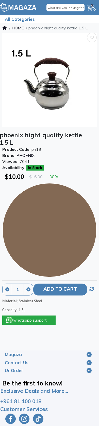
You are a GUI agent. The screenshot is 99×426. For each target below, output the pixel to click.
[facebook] (9, 418)
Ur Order (14, 370)
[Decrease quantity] (7, 289)
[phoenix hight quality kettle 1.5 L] (49, 80)
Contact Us (16, 362)
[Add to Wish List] (92, 37)
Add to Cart (60, 289)
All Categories (20, 19)
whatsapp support (30, 320)
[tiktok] (38, 418)
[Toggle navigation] (89, 354)
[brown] (49, 230)
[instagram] (24, 418)
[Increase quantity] (28, 289)
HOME (18, 27)
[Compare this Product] (92, 289)
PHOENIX (25, 155)
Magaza (13, 354)
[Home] (4, 27)
